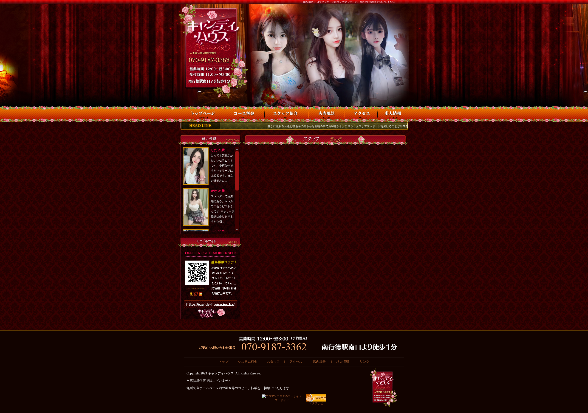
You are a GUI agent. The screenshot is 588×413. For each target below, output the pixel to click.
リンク (364, 361)
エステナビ (316, 403)
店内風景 (319, 361)
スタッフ (273, 361)
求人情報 (342, 361)
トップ (223, 361)
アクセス (295, 361)
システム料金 (247, 361)
